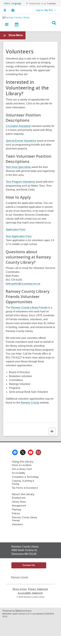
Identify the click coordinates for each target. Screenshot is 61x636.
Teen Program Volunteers (20, 181)
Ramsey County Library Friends (29, 307)
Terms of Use (19, 589)
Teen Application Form (19, 236)
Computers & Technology (25, 476)
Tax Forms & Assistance (25, 487)
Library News (19, 501)
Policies (16, 513)
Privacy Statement (38, 589)
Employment (18, 497)
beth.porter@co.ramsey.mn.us (23, 283)
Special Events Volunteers (21, 140)
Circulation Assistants (18, 126)
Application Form (15, 229)
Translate (51, 3)
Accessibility (18, 472)
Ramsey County (30, 402)
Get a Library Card (22, 469)
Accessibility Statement (30, 593)
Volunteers (17, 524)
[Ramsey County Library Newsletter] (38, 452)
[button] (4, 10)
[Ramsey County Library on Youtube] (30, 452)
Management (19, 505)
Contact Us (29, 565)
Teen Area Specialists (18, 167)
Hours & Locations (22, 465)
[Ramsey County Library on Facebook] (15, 452)
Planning (16, 509)
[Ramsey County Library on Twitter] (23, 452)
